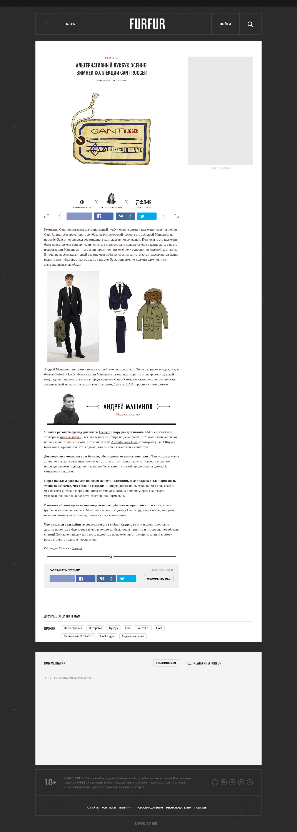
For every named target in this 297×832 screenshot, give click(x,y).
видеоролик (116, 244)
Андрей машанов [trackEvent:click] (133, 636)
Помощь (200, 807)
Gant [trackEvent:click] (159, 628)
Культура (111, 57)
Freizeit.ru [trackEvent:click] (143, 628)
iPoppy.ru (77, 548)
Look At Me (146, 823)
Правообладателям (149, 807)
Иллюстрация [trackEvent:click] (73, 628)
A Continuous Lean (124, 442)
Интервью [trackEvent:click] (95, 628)
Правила (125, 807)
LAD (71, 374)
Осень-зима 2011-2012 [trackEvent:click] (78, 636)
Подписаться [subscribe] (166, 663)
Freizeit (60, 374)
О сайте (92, 807)
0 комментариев (158, 579)
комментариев (82, 204)
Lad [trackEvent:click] (127, 628)
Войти (225, 24)
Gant (62, 229)
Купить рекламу (220, 168)
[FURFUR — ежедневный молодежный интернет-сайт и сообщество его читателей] (147, 23)
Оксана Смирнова (111, 207)
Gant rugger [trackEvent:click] (107, 636)
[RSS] (250, 782)
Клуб (70, 24)
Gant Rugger (52, 234)
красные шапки (70, 437)
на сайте (131, 254)
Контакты (109, 807)
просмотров (143, 204)
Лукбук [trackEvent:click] (113, 628)
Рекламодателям (178, 807)
